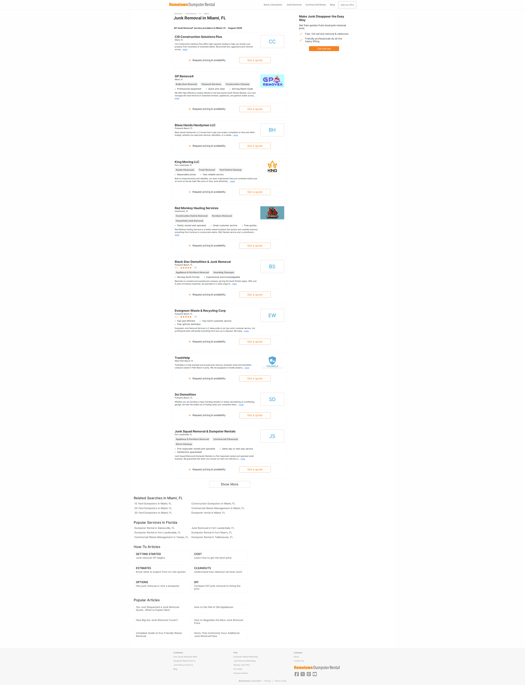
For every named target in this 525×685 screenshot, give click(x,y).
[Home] (192, 5)
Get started (324, 48)
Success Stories (241, 673)
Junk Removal (293, 4)
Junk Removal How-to (183, 665)
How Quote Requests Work (185, 656)
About (296, 656)
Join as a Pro (347, 4)
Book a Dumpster (273, 4)
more (185, 49)
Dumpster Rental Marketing (246, 656)
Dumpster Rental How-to (184, 661)
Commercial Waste (316, 4)
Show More (229, 484)
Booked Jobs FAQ (242, 665)
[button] (296, 673)
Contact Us (299, 661)
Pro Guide (238, 669)
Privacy (267, 681)
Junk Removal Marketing (245, 661)
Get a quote (255, 60)
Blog (332, 4)
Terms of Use (280, 681)
